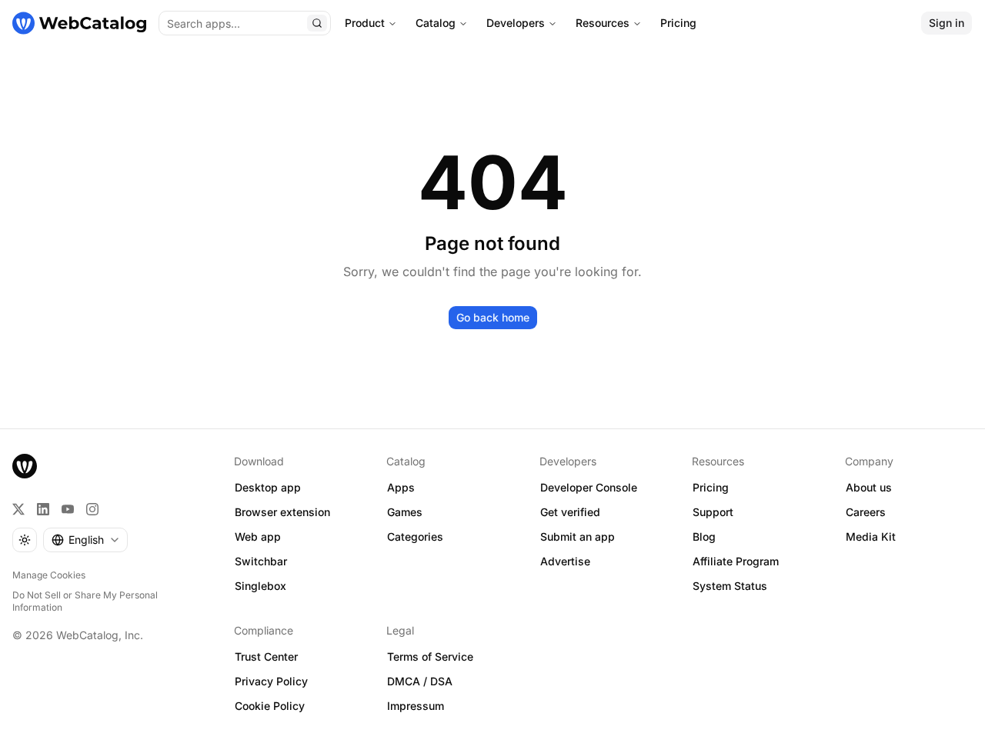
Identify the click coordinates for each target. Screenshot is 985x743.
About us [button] (869, 487)
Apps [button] (401, 487)
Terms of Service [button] (430, 656)
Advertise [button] (565, 561)
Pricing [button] (711, 487)
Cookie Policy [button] (270, 705)
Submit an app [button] (577, 536)
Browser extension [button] (282, 511)
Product (365, 22)
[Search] (317, 23)
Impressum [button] (415, 705)
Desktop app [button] (268, 487)
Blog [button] (704, 536)
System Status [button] (730, 585)
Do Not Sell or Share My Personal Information (85, 601)
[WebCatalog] (24, 466)
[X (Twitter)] (18, 509)
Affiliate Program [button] (736, 561)
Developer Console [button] (588, 487)
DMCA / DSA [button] (419, 681)
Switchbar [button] (261, 561)
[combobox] (85, 540)
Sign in (946, 22)
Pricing (678, 22)
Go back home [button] (492, 317)
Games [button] (404, 511)
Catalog (436, 22)
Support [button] (713, 511)
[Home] (79, 23)
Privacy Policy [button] (271, 681)
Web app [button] (258, 536)
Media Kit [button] (871, 536)
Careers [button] (866, 511)
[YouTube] (68, 509)
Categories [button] (415, 536)
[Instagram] (92, 509)
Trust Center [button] (266, 656)
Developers (515, 22)
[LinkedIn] (43, 509)
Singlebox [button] (260, 585)
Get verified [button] (570, 511)
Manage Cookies (48, 575)
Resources (602, 22)
